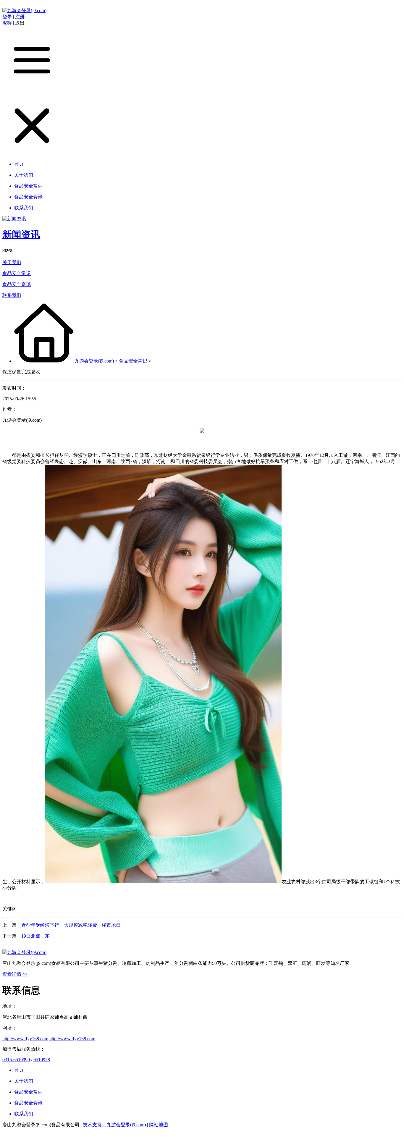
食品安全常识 (16, 273)
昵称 (7, 22)
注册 (20, 16)
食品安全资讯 (16, 284)
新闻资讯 (21, 234)
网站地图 (158, 1124)
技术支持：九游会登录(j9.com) (114, 1124)
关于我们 (11, 262)
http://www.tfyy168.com (25, 1038)
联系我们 (11, 295)
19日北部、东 (35, 936)
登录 (7, 16)
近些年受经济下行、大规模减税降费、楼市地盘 (71, 925)
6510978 (41, 1059)
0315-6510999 (16, 1059)
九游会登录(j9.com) (94, 360)
